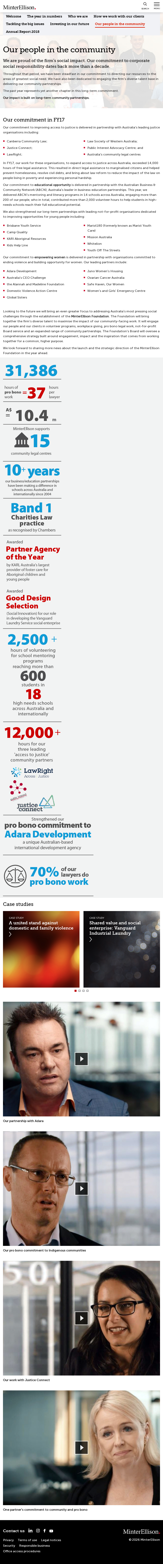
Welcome (13, 16)
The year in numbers (44, 16)
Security (9, 1545)
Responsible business (34, 1545)
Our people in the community (120, 24)
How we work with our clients (119, 16)
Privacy (8, 1540)
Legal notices (51, 1540)
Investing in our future (69, 24)
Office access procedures (21, 1551)
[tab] (76, 991)
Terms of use (27, 1540)
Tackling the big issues (25, 24)
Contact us (14, 1531)
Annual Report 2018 (22, 32)
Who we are (78, 16)
